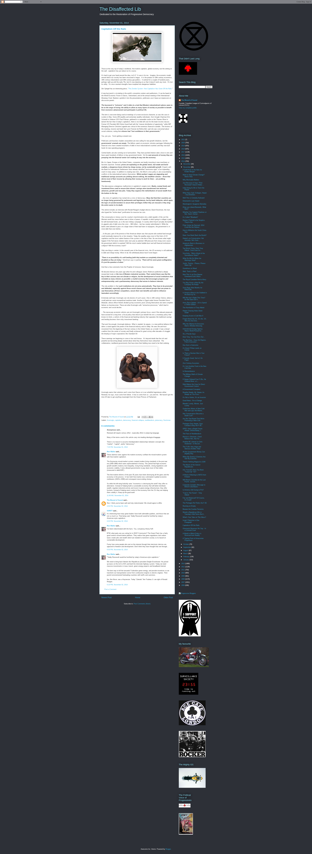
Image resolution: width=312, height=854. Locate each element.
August (186, 550)
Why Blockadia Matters (191, 180)
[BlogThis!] (145, 417)
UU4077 (109, 511)
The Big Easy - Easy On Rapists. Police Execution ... (194, 341)
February (186, 556)
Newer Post (106, 597)
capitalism (118, 420)
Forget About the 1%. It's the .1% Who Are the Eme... (194, 320)
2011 (183, 570)
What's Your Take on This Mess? (194, 517)
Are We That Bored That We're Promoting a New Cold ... (193, 420)
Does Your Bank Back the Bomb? (194, 235)
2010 (183, 573)
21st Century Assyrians (191, 363)
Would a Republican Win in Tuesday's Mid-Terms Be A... (194, 513)
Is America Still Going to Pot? (193, 490)
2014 (183, 161)
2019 (183, 146)
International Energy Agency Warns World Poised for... (193, 330)
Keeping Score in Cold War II (193, 316)
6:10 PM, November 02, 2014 (117, 585)
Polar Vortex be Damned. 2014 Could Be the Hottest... (193, 226)
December (187, 164)
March (185, 553)
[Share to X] (147, 417)
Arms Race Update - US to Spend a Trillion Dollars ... (195, 304)
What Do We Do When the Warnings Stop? (192, 259)
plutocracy (158, 420)
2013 (183, 563)
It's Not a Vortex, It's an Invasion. (194, 397)
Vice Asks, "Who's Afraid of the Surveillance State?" (194, 254)
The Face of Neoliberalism (192, 434)
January (186, 560)
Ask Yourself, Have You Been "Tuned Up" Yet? (193, 471)
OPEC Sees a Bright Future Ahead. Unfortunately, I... (192, 430)
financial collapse (138, 420)
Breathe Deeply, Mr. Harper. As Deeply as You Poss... (193, 393)
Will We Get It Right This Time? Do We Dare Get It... (194, 299)
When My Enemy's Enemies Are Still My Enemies (194, 458)
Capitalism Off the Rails (191, 525)
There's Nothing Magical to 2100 (194, 462)
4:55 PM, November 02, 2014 (117, 506)
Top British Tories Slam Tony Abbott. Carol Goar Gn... (193, 249)
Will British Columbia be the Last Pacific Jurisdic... (194, 481)
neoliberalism (149, 420)
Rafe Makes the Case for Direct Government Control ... (194, 385)
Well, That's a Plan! (189, 271)
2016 (183, 155)
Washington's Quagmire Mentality (194, 204)
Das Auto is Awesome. (191, 345)
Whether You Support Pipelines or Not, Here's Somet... (194, 213)
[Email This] (143, 417)
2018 (183, 149)
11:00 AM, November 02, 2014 (117, 495)
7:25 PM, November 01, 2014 (117, 447)
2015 (183, 158)
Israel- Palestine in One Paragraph (191, 521)
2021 (183, 140)
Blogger (168, 849)
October (186, 544)
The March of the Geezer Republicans (191, 466)
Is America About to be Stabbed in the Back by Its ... (195, 294)
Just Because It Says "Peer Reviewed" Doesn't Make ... (193, 184)
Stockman (167, 420)
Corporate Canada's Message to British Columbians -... (194, 486)
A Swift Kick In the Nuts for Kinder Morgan (192, 171)
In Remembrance (189, 371)
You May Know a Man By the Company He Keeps (193, 284)
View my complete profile (188, 108)
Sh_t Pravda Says (189, 334)
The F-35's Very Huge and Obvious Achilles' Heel (192, 448)
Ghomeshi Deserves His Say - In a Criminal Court (194, 529)
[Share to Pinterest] (152, 417)
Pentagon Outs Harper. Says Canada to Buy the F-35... (193, 425)
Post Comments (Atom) (142, 604)
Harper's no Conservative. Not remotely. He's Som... (193, 239)
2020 (183, 143)
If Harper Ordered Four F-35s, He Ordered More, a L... (194, 380)
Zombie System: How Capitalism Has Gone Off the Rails (152, 89)
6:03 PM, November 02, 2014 (117, 521)
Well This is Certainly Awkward (193, 198)
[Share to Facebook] (150, 417)
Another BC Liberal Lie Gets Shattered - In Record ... (192, 443)
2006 (183, 585)
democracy (127, 420)
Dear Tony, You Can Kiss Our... (194, 337)
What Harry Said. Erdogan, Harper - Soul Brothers (195, 194)
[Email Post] (138, 417)
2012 (183, 567)
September (187, 547)
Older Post (168, 597)
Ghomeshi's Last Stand (191, 201)
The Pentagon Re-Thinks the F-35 (195, 503)
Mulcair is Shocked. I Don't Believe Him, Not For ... (192, 438)
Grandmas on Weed (190, 268)
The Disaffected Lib (120, 9)
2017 (183, 152)
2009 (183, 576)
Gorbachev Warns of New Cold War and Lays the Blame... (193, 409)
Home (137, 597)
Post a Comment (110, 589)
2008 (183, 579)
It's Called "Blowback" (190, 217)
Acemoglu (110, 420)
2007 (183, 582)
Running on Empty (189, 506)
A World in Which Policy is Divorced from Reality (192, 534)
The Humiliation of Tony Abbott (193, 307)
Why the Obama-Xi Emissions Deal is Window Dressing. (193, 325)
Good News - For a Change (192, 400)
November (187, 167)
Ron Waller (111, 452)
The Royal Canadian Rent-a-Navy (194, 279)
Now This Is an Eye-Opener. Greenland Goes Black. (193, 275)
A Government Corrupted (191, 389)
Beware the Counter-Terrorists (193, 509)
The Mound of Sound (115, 500)
